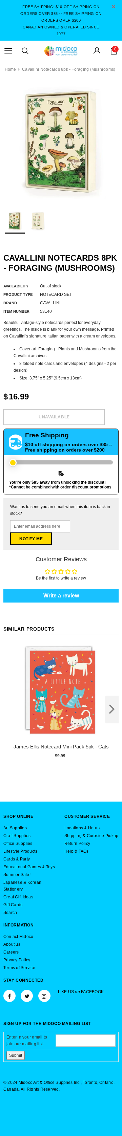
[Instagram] (44, 996)
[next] (112, 709)
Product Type (18, 294)
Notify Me (31, 539)
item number (16, 311)
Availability (15, 286)
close (113, 6)
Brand (10, 303)
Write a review (61, 595)
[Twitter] (27, 996)
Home (10, 69)
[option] (61, 141)
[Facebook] (9, 996)
